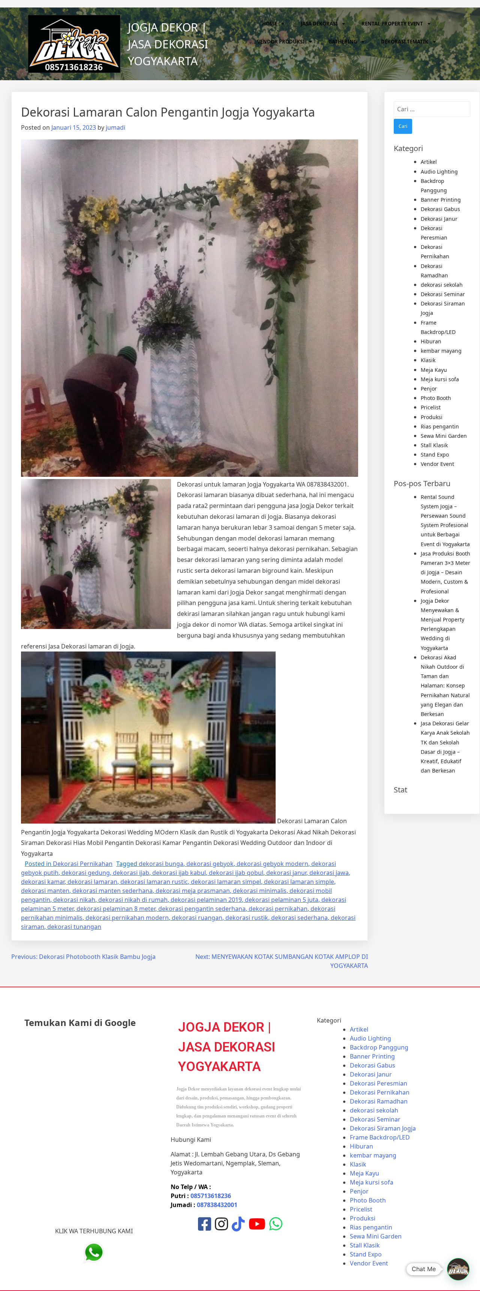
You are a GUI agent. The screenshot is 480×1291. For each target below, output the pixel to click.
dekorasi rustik (246, 918)
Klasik (428, 360)
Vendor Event (437, 463)
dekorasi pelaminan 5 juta (281, 900)
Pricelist (431, 407)
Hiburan (431, 341)
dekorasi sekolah (442, 284)
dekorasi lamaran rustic (154, 882)
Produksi (431, 417)
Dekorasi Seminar (443, 294)
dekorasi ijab (131, 873)
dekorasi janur (286, 873)
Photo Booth (436, 397)
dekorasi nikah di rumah (133, 900)
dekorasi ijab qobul (236, 873)
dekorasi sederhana (299, 918)
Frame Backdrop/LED (380, 1137)
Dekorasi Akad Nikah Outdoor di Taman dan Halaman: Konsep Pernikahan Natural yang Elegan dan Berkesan (445, 685)
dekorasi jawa (329, 873)
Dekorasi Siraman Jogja (383, 1128)
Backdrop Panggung (379, 1047)
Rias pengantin (440, 426)
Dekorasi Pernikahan (82, 864)
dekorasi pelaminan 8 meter (115, 909)
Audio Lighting (439, 171)
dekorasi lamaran (92, 882)
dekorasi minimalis (259, 891)
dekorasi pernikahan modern (127, 918)
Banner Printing (441, 199)
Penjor (429, 388)
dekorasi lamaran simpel (226, 882)
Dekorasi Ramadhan (379, 1101)
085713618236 (210, 1196)
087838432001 (217, 1205)
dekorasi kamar (42, 882)
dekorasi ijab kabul (179, 873)
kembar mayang (441, 350)
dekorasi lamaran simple (299, 882)
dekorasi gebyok (210, 864)
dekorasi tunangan (74, 927)
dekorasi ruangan (197, 918)
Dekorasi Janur (439, 218)
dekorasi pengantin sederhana (202, 909)
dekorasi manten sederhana (112, 891)
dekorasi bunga (161, 864)
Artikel (429, 161)
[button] (458, 1269)
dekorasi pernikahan (278, 909)
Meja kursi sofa (440, 379)
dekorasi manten (45, 891)
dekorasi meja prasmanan (193, 891)
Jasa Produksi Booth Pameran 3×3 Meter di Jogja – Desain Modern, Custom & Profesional (445, 572)
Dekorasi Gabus (440, 209)
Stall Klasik (434, 445)
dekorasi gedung (86, 873)
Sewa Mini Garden (444, 435)
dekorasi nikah (74, 900)
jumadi (115, 127)
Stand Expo (435, 454)
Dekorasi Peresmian (378, 1083)
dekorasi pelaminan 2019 (206, 900)
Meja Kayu (434, 369)
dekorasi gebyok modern (272, 864)
